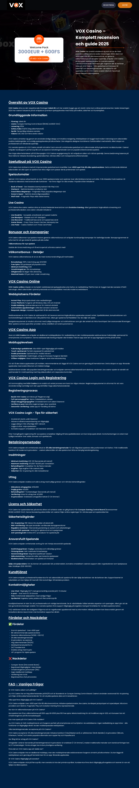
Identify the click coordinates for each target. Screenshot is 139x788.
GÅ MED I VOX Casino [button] (39, 58)
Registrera (108, 5)
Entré (125, 5)
